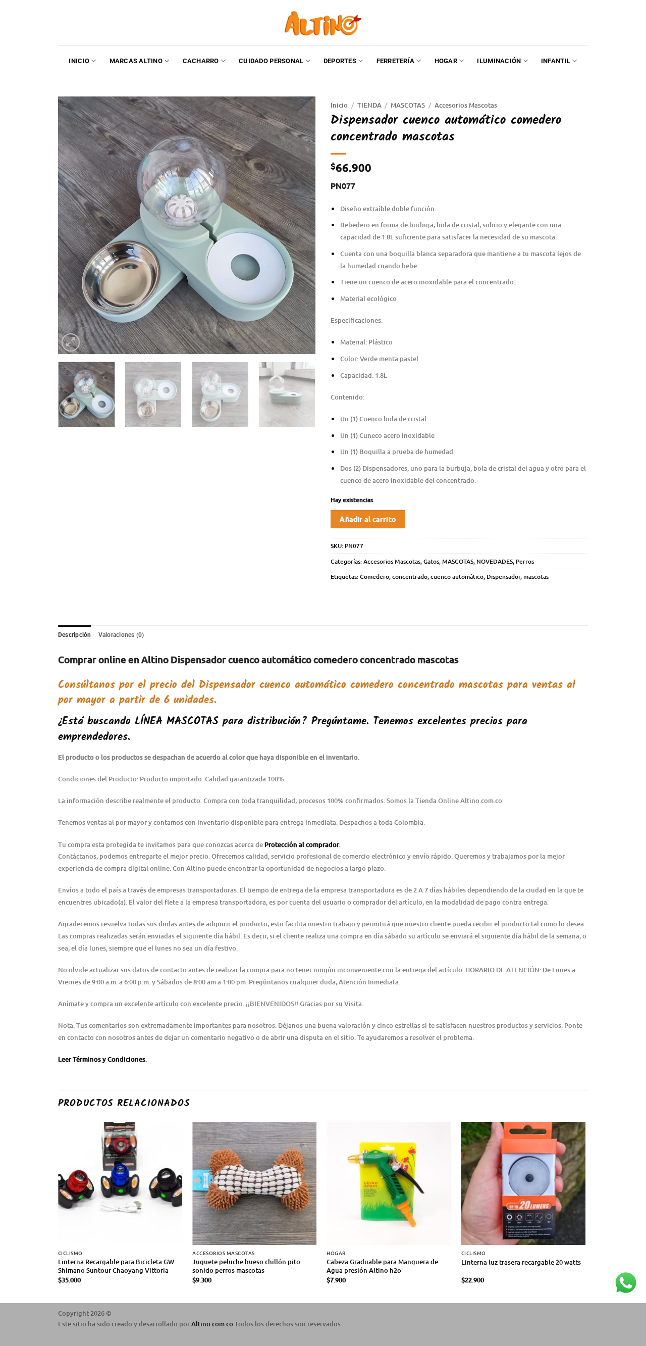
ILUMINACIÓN (499, 61)
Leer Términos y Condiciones (101, 1059)
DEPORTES (340, 61)
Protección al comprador (301, 844)
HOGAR (446, 61)
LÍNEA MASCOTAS (177, 721)
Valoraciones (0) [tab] (121, 634)
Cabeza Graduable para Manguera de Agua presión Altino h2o (382, 1266)
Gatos (431, 561)
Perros (525, 561)
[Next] (298, 225)
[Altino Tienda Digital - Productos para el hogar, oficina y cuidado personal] (323, 22)
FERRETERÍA (395, 61)
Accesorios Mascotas (466, 105)
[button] (71, 342)
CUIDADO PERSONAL (271, 61)
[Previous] (76, 225)
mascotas (536, 576)
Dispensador (503, 576)
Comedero (374, 576)
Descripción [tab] (74, 634)
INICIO (79, 61)
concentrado (409, 576)
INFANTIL (555, 61)
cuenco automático (456, 576)
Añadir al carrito (368, 519)
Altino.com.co (213, 1323)
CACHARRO (201, 61)
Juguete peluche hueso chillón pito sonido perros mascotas (246, 1266)
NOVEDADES (494, 561)
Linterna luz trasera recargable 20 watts (521, 1262)
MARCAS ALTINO (136, 61)
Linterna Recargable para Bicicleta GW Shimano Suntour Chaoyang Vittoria (116, 1266)
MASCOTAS (408, 105)
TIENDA (369, 105)
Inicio (339, 105)
